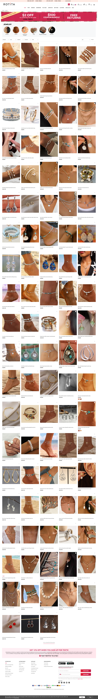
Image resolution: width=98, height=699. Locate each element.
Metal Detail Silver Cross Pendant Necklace (84, 276)
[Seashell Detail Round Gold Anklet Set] (30, 382)
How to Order (21, 666)
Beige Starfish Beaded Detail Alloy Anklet (46, 427)
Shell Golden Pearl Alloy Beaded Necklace (8, 548)
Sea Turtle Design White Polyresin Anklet (46, 306)
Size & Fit (6, 668)
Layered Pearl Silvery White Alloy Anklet (27, 157)
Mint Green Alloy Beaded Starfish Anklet (84, 395)
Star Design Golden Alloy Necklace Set (84, 577)
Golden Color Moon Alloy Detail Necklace (46, 187)
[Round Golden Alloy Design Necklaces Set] (87, 114)
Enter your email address (64, 670)
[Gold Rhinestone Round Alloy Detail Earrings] (30, 114)
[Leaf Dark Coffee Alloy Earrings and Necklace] (49, 504)
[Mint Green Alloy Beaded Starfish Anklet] (87, 382)
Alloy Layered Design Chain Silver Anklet (27, 276)
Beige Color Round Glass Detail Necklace (65, 187)
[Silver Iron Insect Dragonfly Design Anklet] (11, 564)
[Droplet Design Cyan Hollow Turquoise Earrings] (49, 564)
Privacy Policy (46, 664)
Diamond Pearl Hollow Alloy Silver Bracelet (27, 458)
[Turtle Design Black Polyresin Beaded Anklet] (11, 382)
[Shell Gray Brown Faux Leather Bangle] (68, 534)
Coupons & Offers (8, 671)
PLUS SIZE (44, 7)
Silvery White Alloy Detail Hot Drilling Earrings (9, 276)
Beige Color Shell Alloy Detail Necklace (8, 607)
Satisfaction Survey (34, 669)
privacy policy (62, 689)
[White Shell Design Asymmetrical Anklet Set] (30, 322)
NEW (25, 7)
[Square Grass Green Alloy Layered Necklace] (68, 504)
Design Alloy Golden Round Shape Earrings (46, 395)
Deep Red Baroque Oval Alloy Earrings (27, 637)
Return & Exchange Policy (9, 664)
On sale (92, 39)
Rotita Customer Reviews (9, 673)
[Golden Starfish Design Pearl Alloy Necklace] (49, 534)
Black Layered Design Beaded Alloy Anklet (65, 306)
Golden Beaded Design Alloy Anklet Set (46, 95)
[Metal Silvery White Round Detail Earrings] (30, 352)
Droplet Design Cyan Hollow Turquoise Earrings (47, 577)
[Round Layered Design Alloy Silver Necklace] (68, 114)
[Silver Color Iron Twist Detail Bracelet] (49, 144)
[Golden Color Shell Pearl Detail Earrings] (87, 144)
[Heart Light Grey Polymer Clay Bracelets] (11, 114)
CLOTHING (62, 7)
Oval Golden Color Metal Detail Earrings (8, 488)
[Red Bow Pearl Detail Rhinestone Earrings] (11, 623)
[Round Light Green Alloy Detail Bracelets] (49, 114)
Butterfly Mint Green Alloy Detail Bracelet (46, 488)
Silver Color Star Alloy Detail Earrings (64, 68)
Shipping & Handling (8, 666)
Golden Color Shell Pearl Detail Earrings (84, 157)
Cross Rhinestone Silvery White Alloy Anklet (28, 68)
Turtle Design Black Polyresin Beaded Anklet (9, 395)
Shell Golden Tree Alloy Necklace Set (27, 577)
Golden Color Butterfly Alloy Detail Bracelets (28, 187)
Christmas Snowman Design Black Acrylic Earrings (47, 637)
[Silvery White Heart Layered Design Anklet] (68, 263)
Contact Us (20, 671)
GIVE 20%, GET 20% (8, 674)
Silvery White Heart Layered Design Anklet (65, 276)
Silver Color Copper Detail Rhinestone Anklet (85, 607)
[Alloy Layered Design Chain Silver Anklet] (30, 263)
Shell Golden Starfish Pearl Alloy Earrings (65, 98)
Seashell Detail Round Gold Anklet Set (27, 395)
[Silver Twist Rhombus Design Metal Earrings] (68, 322)
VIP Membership (21, 669)
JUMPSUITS (50, 7)
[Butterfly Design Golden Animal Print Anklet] (87, 445)
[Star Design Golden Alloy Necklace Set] (87, 564)
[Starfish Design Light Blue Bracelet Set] (11, 233)
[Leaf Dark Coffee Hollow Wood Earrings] (87, 233)
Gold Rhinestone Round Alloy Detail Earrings (28, 128)
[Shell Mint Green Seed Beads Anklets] (68, 144)
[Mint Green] (79, 399)
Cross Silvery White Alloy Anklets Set (8, 336)
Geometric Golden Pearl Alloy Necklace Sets (66, 607)
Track (86, 4)
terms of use (56, 689)
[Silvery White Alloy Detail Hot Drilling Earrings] (11, 263)
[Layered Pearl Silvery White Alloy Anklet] (30, 144)
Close (90, 697)
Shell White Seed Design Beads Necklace (46, 607)
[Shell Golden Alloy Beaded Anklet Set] (30, 504)
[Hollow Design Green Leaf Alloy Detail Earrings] (87, 322)
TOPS (29, 7)
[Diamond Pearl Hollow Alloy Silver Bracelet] (30, 445)
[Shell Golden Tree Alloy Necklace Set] (30, 564)
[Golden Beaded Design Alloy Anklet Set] (49, 83)
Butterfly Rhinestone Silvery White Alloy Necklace (86, 217)
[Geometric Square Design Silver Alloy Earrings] (68, 413)
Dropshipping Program (34, 668)
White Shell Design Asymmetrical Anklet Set (28, 336)
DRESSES (33, 7)
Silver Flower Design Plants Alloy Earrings (8, 518)
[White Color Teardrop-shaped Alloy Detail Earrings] (87, 504)
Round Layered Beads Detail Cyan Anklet (8, 68)
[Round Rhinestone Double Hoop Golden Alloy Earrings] (30, 203)
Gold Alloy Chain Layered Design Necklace (27, 548)
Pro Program (33, 666)
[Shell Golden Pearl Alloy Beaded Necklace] (11, 534)
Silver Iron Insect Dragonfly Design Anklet (8, 577)
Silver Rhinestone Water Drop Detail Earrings (9, 217)
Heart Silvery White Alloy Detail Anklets (46, 458)
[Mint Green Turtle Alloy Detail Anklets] (30, 84)
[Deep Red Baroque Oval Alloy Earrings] (30, 623)
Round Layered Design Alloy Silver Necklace (66, 128)
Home (3, 10)
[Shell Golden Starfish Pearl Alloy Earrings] (68, 84)
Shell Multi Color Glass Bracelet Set (83, 187)
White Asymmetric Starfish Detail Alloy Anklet (85, 306)
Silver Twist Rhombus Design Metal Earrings (66, 336)
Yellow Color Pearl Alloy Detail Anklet (83, 427)
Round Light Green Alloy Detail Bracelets (46, 128)
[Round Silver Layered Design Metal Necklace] (68, 203)
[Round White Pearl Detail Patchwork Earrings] (11, 144)
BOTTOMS (56, 7)
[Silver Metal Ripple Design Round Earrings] (87, 352)
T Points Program (21, 668)
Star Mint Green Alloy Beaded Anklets (8, 98)
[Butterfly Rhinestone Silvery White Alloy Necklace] (87, 203)
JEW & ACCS (68, 7)
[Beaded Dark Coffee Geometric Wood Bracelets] (49, 322)
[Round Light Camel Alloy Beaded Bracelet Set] (30, 413)
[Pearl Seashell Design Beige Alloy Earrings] (30, 233)
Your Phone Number (66, 674)
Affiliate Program (33, 664)
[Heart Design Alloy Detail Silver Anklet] (49, 352)
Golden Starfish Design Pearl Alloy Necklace (47, 548)
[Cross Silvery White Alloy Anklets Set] (11, 322)
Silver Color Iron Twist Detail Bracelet (46, 157)
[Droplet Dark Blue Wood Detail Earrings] (49, 263)
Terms (79, 678)
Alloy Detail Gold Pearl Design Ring (7, 458)
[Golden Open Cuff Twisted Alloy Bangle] (11, 413)
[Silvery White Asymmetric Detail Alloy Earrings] (68, 382)
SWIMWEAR (38, 7)
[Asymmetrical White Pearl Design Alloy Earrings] (68, 564)
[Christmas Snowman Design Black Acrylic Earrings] (49, 623)
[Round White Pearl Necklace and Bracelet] (87, 84)
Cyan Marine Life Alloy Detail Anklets (27, 607)
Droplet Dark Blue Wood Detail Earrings (46, 276)
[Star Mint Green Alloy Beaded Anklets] (11, 84)
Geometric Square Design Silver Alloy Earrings (66, 427)
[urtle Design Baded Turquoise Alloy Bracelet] (68, 233)
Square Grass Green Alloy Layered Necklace (65, 518)
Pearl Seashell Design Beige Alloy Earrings (27, 247)
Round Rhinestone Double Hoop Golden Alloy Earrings (29, 217)
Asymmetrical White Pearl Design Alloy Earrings (66, 577)
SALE (73, 7)
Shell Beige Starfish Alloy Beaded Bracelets (9, 187)
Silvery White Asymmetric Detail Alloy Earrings (66, 395)
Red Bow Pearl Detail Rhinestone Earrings (8, 637)
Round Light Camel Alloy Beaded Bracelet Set (28, 427)
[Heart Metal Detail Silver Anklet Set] (11, 352)
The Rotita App (33, 671)
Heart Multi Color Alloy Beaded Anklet (27, 488)
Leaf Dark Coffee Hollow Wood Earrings (84, 247)
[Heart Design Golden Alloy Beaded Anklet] (68, 445)
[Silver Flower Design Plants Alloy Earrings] (11, 504)
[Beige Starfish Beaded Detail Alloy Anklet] (49, 413)
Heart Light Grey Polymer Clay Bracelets (8, 128)
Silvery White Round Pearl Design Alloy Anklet (28, 306)
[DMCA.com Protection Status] (49, 687)
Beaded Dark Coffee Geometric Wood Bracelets (47, 336)
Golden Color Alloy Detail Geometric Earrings (85, 548)
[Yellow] (80, 399)
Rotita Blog (33, 673)
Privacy (82, 678)
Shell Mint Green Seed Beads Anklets (64, 157)
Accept (82, 697)
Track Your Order (8, 669)
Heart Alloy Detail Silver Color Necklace (46, 217)
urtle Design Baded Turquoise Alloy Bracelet (66, 247)
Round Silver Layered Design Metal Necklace (66, 217)
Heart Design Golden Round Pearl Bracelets (84, 68)
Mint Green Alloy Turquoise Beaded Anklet (46, 247)
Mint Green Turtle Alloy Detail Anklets (27, 98)
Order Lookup (7, 676)
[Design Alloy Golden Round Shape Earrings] (49, 382)
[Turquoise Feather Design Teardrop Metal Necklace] (68, 352)
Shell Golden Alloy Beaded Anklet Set (27, 518)
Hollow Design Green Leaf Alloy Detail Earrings (85, 336)
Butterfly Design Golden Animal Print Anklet (85, 458)
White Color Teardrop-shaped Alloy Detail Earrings (86, 518)
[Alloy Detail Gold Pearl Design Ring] (11, 445)
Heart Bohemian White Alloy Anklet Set (8, 306)
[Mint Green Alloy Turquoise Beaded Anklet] (49, 233)
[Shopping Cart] (94, 4)
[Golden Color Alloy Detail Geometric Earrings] (87, 534)
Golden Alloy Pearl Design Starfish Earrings (84, 488)
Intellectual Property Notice (48, 666)
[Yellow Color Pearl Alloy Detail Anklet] (87, 413)
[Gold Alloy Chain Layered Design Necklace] (30, 534)
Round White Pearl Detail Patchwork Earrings (9, 157)
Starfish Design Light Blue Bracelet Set (8, 247)
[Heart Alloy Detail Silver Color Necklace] (49, 203)
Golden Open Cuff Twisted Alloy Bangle (8, 427)
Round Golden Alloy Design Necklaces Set (84, 128)
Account (80, 4)
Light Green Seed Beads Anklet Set (45, 68)
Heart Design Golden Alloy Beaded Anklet (65, 458)
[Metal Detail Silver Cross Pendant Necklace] (87, 263)
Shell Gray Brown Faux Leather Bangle (65, 548)
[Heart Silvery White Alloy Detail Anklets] (49, 445)
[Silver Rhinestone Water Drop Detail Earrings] (11, 203)
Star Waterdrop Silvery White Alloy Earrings (66, 488)
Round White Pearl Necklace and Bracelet (84, 98)
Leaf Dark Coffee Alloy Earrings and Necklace (47, 518)
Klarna (20, 664)
